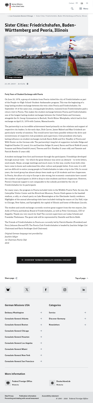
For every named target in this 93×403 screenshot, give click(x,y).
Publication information (27, 396)
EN (82, 3)
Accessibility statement (50, 396)
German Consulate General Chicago (20, 16)
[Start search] (71, 7)
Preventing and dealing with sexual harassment (22, 398)
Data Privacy (9, 396)
